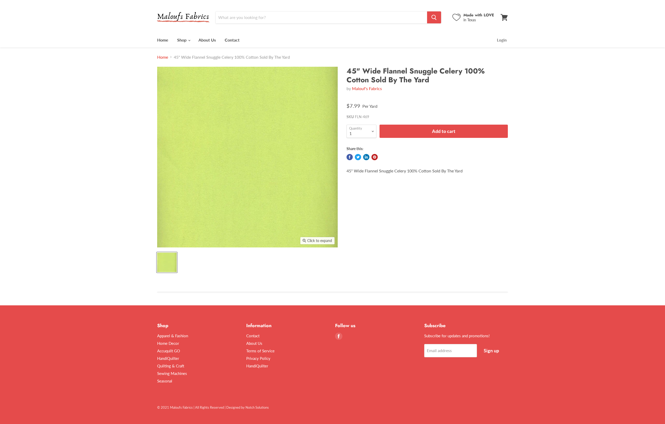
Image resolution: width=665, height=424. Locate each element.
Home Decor (168, 343)
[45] (167, 262)
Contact (232, 39)
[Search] (434, 17)
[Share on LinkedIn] (366, 157)
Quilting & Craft (170, 366)
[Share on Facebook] (350, 157)
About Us (207, 39)
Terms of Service (260, 350)
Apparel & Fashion (172, 335)
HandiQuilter (168, 358)
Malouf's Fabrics (367, 88)
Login (502, 40)
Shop (182, 39)
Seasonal (164, 381)
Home (162, 39)
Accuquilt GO (168, 350)
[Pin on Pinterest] (374, 157)
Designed (233, 407)
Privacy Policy (258, 358)
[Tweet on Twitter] (358, 157)
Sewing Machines (172, 373)
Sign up (491, 350)
